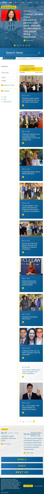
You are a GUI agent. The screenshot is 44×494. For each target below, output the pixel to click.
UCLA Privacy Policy (4, 492)
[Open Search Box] (42, 2)
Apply (16, 2)
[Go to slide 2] (17, 45)
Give (23, 2)
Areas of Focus (9, 85)
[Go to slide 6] (29, 45)
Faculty (4, 97)
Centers (6, 91)
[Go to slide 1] (14, 45)
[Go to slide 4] (23, 45)
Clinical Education (7, 101)
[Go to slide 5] (26, 45)
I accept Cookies (28, 485)
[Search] (39, 53)
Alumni (4, 99)
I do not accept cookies (38, 485)
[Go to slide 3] (20, 45)
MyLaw (30, 2)
